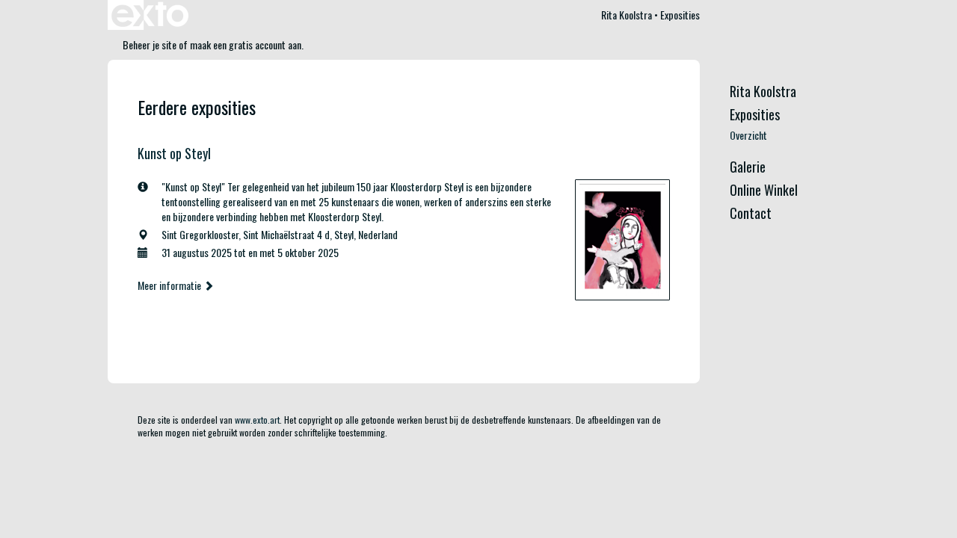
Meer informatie (170, 285)
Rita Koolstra (626, 14)
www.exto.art (257, 419)
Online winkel (764, 190)
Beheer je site (149, 44)
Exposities (755, 114)
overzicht (748, 135)
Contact (751, 213)
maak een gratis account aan (245, 44)
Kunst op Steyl (174, 153)
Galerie (748, 167)
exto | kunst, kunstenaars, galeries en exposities (150, 15)
